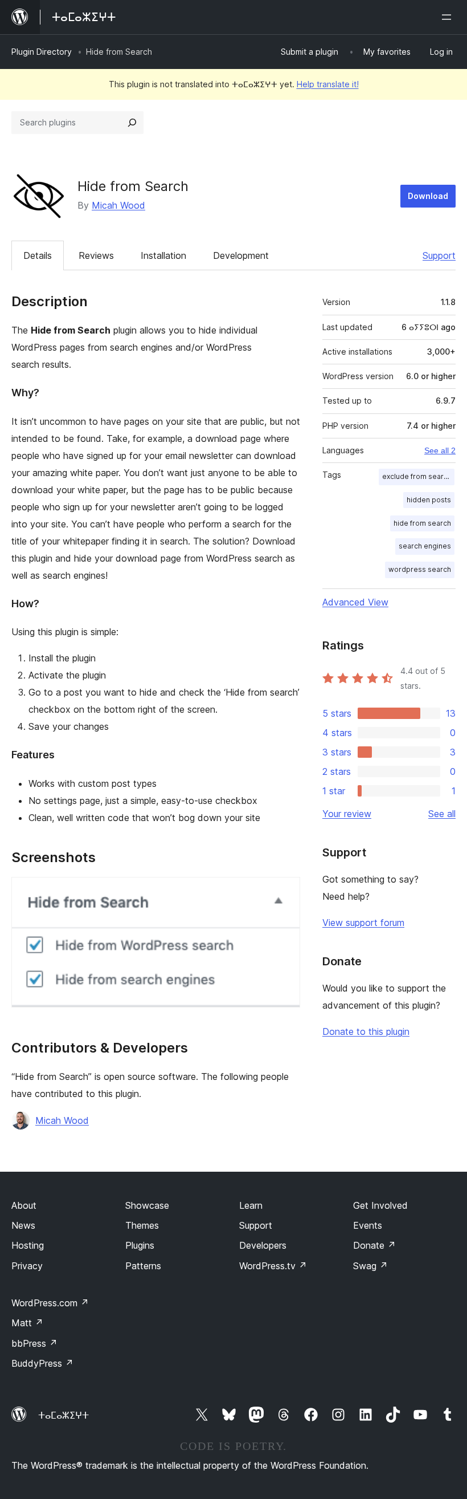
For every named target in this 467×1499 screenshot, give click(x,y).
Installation (163, 255)
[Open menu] (449, 17)
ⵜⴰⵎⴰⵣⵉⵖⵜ (63, 1415)
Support (439, 255)
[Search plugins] (132, 122)
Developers (262, 1245)
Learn (251, 1205)
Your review (346, 813)
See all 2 (440, 450)
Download (428, 196)
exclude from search (417, 476)
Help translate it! (328, 84)
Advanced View (355, 602)
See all (442, 813)
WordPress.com (50, 1303)
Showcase (147, 1205)
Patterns (143, 1265)
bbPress (34, 1343)
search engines (425, 546)
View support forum (363, 922)
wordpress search (419, 569)
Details (37, 255)
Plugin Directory (41, 51)
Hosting (27, 1245)
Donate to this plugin (365, 1031)
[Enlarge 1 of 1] (284, 892)
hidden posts (429, 499)
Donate (374, 1245)
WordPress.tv (273, 1265)
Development (241, 255)
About (23, 1205)
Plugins (139, 1245)
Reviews (96, 255)
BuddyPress (42, 1363)
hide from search (422, 523)
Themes (142, 1225)
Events (367, 1225)
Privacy (27, 1265)
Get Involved (380, 1205)
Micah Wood (118, 205)
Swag (370, 1265)
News (23, 1225)
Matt (27, 1323)
